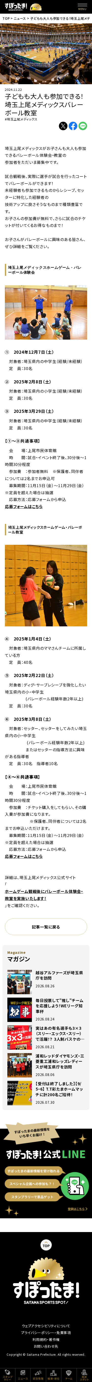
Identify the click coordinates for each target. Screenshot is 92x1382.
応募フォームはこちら (24, 506)
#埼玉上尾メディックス (21, 119)
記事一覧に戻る (46, 927)
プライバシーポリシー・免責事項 (46, 1332)
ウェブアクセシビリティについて (46, 1325)
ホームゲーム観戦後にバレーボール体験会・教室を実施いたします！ (44, 894)
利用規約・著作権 (46, 1339)
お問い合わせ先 (46, 1346)
